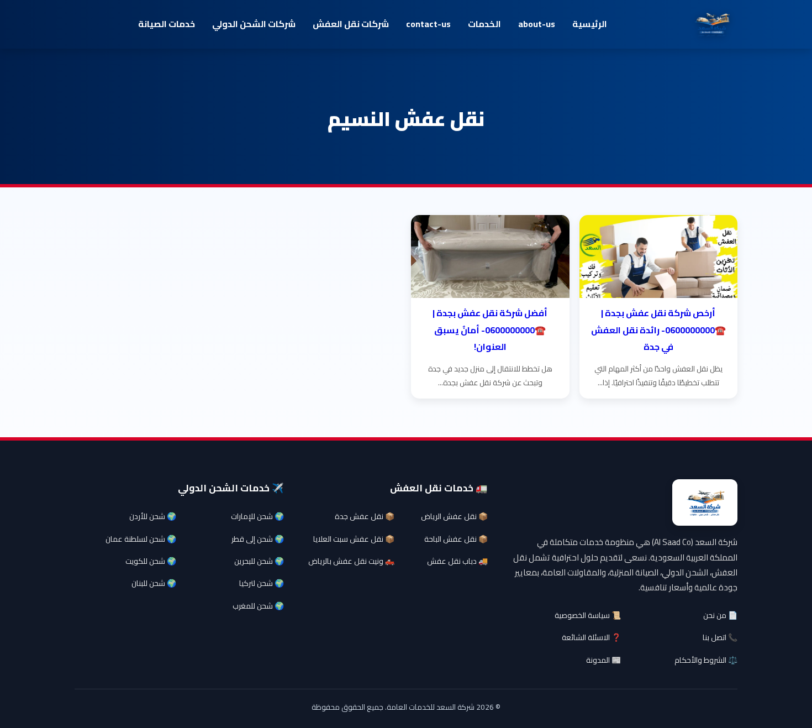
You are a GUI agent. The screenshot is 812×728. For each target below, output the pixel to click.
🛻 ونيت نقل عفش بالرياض (351, 561)
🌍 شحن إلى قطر (257, 539)
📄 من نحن (720, 615)
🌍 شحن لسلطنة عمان (141, 539)
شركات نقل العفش (351, 23)
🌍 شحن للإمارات (257, 516)
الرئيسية (589, 23)
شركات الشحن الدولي (254, 23)
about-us (536, 23)
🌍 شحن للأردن (152, 516)
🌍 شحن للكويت (150, 561)
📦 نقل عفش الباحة (456, 539)
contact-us (428, 23)
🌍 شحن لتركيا (261, 583)
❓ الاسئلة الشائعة (591, 637)
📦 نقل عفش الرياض (454, 516)
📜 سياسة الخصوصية (588, 615)
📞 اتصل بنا (720, 637)
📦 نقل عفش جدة (364, 516)
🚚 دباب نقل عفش (457, 561)
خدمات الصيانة (166, 23)
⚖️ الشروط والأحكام (705, 660)
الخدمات (484, 23)
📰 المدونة (603, 660)
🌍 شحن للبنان (153, 583)
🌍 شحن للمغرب (258, 606)
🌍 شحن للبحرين (259, 561)
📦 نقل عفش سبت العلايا (353, 539)
